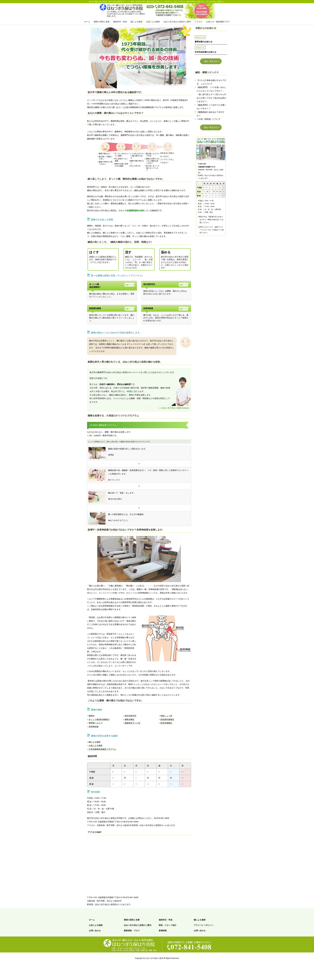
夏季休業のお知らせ (203, 41)
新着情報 (163, 930)
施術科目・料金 (120, 21)
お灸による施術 (153, 21)
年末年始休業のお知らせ (205, 51)
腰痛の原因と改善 (102, 21)
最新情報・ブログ (132, 930)
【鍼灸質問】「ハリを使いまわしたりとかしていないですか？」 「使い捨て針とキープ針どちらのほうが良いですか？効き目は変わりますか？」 (211, 94)
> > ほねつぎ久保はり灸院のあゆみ (173, 407)
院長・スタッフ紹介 (168, 925)
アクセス (199, 21)
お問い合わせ (95, 930)
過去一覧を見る (211, 61)
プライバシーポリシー (203, 925)
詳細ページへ (129, 285)
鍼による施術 (136, 21)
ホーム (87, 21)
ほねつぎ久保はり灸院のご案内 (177, 21)
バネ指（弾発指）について (208, 119)
